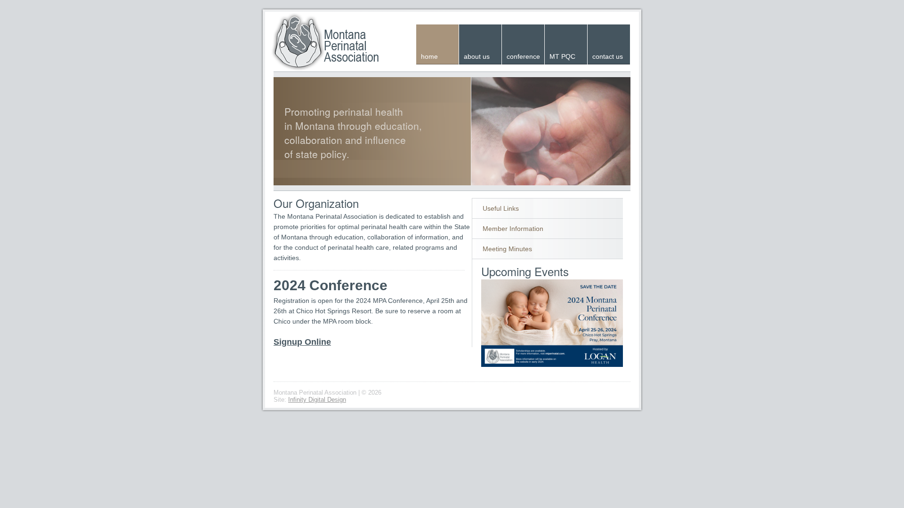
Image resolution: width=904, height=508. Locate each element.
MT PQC (562, 56)
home (429, 56)
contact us (607, 56)
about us (477, 56)
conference (523, 56)
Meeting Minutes (507, 249)
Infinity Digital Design (317, 399)
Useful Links (501, 208)
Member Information (513, 228)
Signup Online (302, 342)
